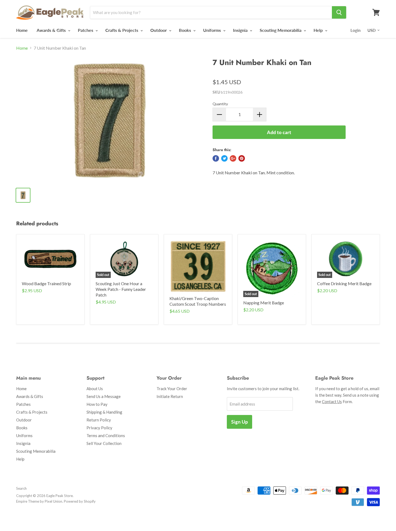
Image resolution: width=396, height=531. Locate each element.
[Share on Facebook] (216, 158)
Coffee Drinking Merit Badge (344, 283)
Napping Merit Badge (263, 302)
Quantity (220, 103)
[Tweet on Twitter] (224, 158)
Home (22, 30)
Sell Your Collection (103, 443)
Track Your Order (172, 388)
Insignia (241, 30)
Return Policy (98, 419)
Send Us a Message (103, 396)
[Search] (339, 12)
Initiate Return (170, 396)
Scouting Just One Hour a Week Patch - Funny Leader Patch (121, 289)
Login (355, 30)
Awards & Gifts (52, 30)
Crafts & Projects (122, 30)
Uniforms (212, 30)
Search (21, 488)
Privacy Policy (99, 427)
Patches (86, 30)
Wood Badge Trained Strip (46, 283)
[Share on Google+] (233, 158)
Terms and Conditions (105, 435)
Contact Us (332, 401)
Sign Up (239, 422)
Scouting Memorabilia (281, 30)
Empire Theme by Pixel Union (39, 501)
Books (185, 30)
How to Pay (96, 404)
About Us (94, 388)
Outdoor (159, 30)
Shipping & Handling (104, 412)
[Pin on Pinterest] (241, 158)
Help (319, 30)
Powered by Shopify (80, 501)
